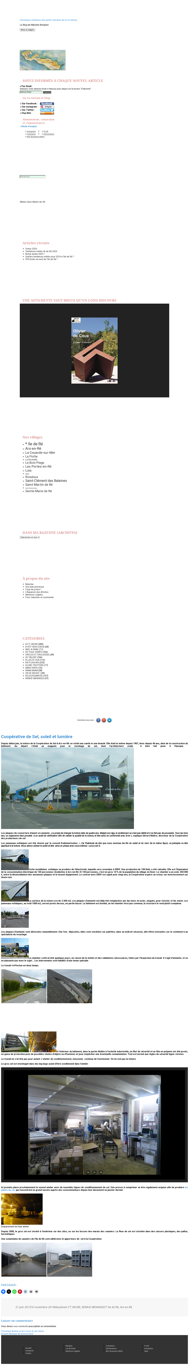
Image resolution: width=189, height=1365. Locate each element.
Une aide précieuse (34, 586)
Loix (28, 470)
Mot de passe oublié (114, 1351)
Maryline (29, 584)
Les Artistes (71, 1348)
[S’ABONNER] (47, 92)
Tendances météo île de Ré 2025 (41, 251)
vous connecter (20, 1326)
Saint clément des (31, 488)
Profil (46, 131)
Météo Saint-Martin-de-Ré (32, 202)
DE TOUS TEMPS (33, 652)
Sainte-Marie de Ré (38, 491)
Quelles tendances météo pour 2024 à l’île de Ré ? (49, 256)
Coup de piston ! (33, 589)
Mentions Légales (34, 594)
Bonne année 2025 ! (35, 254)
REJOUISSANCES (33, 675)
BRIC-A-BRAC (32, 649)
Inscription (31, 131)
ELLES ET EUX (32, 660)
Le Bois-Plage (34, 462)
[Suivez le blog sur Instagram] (47, 107)
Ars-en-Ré (33, 448)
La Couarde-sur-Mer (40, 453)
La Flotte (31, 456)
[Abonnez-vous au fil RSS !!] (47, 113)
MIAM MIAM (31, 670)
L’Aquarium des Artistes (36, 592)
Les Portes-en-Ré (38, 466)
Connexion (31, 134)
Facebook (29, 1350)
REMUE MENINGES (34, 678)
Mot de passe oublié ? (36, 136)
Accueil (28, 1348)
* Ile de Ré (34, 444)
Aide (146, 1351)
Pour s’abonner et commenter (39, 597)
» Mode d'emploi (28, 126)
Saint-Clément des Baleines (46, 481)
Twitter (28, 1353)
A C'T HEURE (31, 644)
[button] (67, 788)
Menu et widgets (27, 30)
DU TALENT (31, 657)
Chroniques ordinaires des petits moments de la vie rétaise (48, 20)
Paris (27, 474)
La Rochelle (31, 459)
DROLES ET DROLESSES (37, 654)
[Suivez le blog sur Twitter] (47, 110)
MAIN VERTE (31, 668)
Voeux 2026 (31, 248)
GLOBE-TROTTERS (34, 665)
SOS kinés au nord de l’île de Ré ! (41, 259)
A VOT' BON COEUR (34, 646)
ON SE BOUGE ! (32, 673)
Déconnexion (49, 134)
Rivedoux (31, 477)
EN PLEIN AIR (32, 662)
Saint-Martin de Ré (39, 485)
